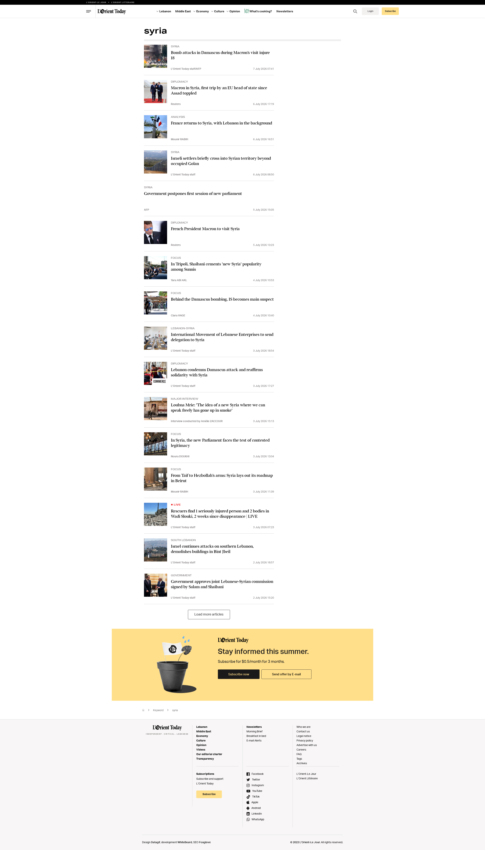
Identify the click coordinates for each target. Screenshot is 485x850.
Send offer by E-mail (286, 674)
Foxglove (205, 842)
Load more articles (208, 614)
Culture (201, 740)
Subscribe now (238, 674)
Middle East (203, 731)
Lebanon (201, 726)
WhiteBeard (185, 842)
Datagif (155, 842)
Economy (202, 735)
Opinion (201, 745)
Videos (200, 749)
